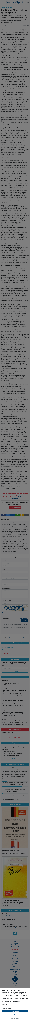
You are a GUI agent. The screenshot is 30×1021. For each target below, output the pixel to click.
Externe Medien (7, 1008)
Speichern (15, 1015)
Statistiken (6, 1006)
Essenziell (5, 1004)
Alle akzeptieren (15, 1011)
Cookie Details (15, 1018)
